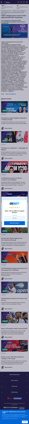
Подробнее (21, 418)
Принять (25, 421)
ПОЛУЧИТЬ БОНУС (14, 223)
